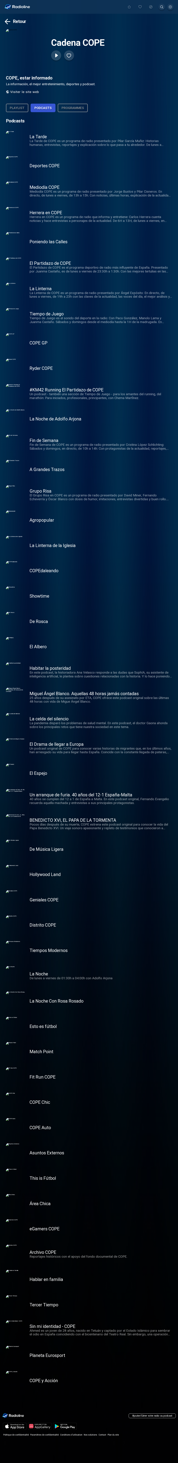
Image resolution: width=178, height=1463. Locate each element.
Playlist (17, 108)
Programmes (73, 108)
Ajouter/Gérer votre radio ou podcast (152, 1415)
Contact (102, 1435)
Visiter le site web (24, 92)
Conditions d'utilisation (71, 1435)
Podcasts (43, 108)
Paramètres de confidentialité (44, 1435)
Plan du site (113, 1435)
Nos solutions (90, 1435)
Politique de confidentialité (16, 1435)
